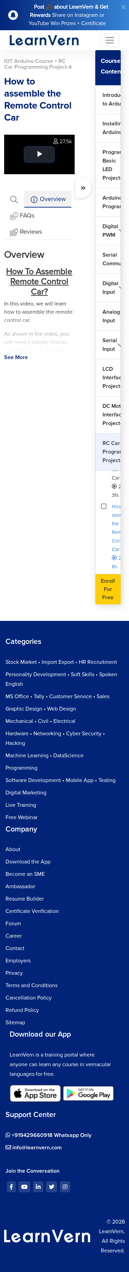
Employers (18, 960)
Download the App (28, 861)
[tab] (14, 199)
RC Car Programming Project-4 (112, 452)
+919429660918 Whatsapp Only (51, 1135)
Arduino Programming (112, 202)
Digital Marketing (26, 792)
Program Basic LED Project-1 (112, 165)
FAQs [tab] (27, 215)
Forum (13, 923)
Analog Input (111, 316)
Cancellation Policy (29, 997)
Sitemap (15, 1022)
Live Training (21, 805)
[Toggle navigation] (109, 40)
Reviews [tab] (31, 231)
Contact (15, 948)
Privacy (14, 973)
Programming (21, 768)
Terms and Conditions (31, 985)
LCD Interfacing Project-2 (112, 378)
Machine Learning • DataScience (45, 755)
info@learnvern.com (36, 1147)
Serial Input (110, 345)
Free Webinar (21, 817)
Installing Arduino (112, 128)
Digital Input (110, 287)
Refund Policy (22, 1010)
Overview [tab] (52, 199)
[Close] (123, 7)
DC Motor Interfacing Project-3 (112, 415)
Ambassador (20, 886)
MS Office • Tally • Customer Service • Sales (57, 696)
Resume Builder (25, 898)
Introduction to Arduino (112, 99)
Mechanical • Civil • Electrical (40, 721)
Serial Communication (112, 259)
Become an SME (25, 874)
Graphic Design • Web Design (41, 708)
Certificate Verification (32, 911)
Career (14, 936)
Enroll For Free (108, 589)
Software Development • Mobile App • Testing (61, 780)
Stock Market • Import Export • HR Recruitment (61, 662)
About (13, 849)
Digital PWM (110, 230)
